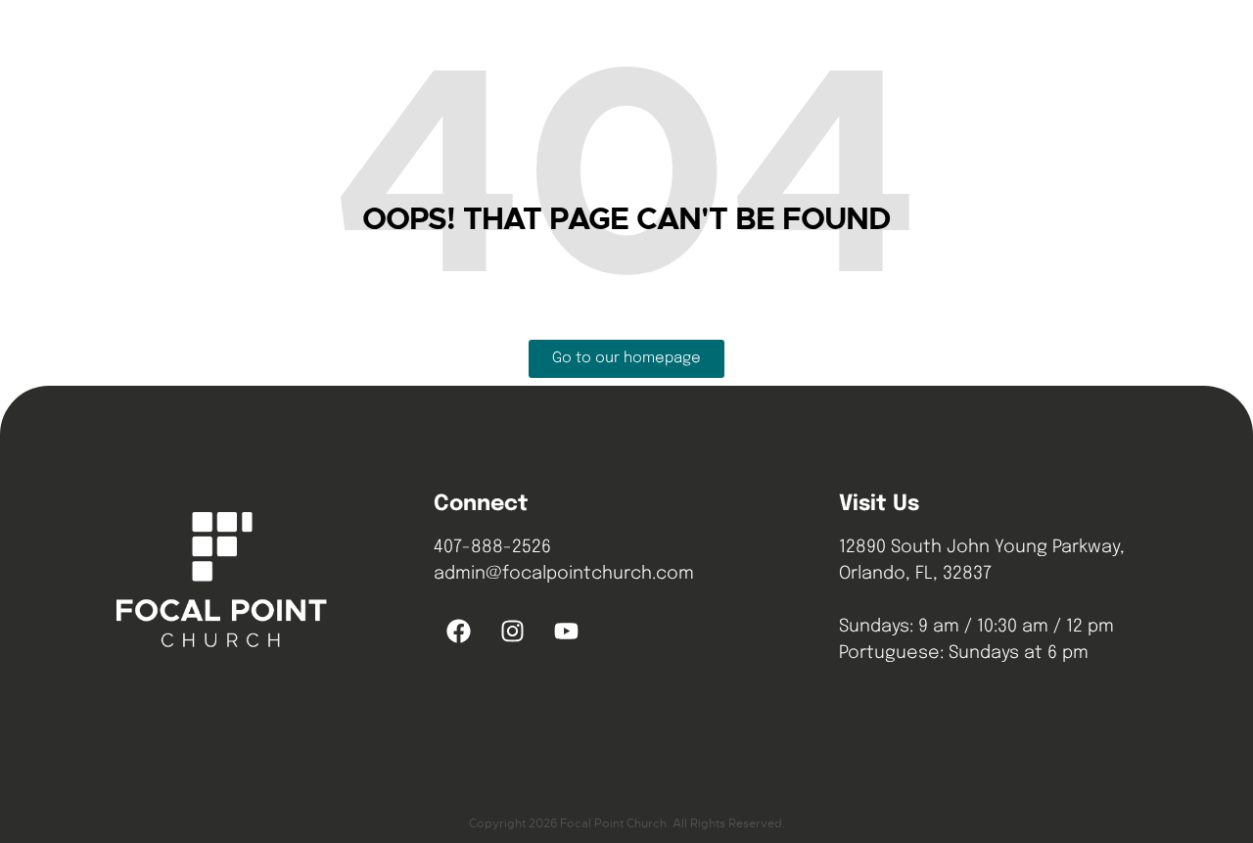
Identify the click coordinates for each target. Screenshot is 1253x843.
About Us (675, 38)
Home (588, 38)
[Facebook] (458, 631)
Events (874, 38)
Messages (778, 38)
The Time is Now (974, 64)
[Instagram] (511, 631)
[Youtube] (565, 631)
